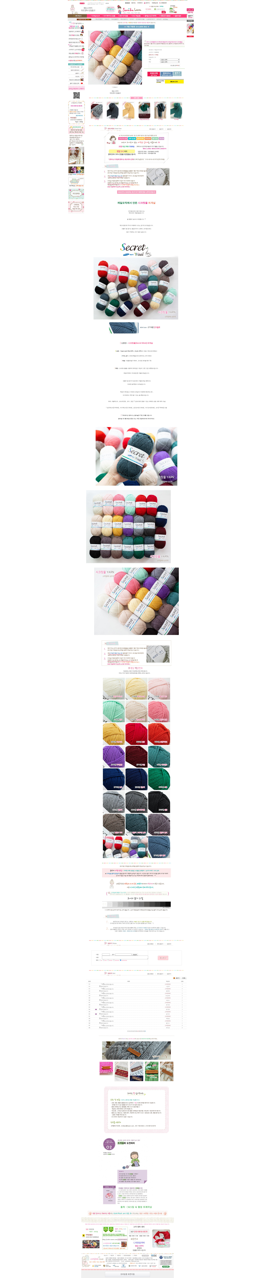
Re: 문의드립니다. (109, 984)
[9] (141, 1031)
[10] (144, 1031)
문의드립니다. (104, 986)
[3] (131, 1031)
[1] (128, 1031)
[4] (133, 1031)
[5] (134, 1031)
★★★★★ (124, 960)
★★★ (110, 960)
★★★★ (117, 960)
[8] (140, 1031)
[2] (129, 1031)
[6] (136, 1031)
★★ (105, 960)
